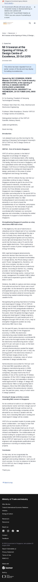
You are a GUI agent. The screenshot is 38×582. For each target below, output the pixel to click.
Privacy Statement (8, 552)
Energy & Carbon (7, 514)
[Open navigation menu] (34, 23)
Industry (4, 510)
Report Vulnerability (8, 549)
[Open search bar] (30, 23)
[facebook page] (13, 531)
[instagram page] (8, 531)
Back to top (8, 483)
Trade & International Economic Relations (15, 507)
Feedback (5, 538)
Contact (4, 535)
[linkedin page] (3, 531)
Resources (5, 522)
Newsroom (11, 33)
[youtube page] (18, 531)
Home (4, 33)
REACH (4, 558)
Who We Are (6, 504)
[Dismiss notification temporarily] (34, 7)
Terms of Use (6, 555)
